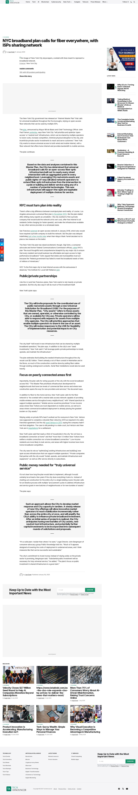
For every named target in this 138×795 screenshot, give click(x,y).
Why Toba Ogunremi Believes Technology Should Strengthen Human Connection (125, 207)
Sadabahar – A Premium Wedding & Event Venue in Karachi (125, 153)
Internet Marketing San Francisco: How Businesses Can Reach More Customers (125, 137)
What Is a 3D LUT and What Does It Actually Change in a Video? (126, 221)
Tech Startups (7, 768)
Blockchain (29, 756)
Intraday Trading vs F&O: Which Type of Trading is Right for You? (125, 193)
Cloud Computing (76, 756)
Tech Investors (7, 759)
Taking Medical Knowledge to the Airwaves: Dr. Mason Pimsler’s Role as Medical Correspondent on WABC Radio (125, 105)
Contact (79, 788)
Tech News (6, 37)
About (55, 788)
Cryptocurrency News (32, 762)
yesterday (33, 132)
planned (34, 231)
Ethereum (28, 765)
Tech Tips (6, 771)
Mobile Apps (75, 759)
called (75, 248)
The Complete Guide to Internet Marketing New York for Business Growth (126, 122)
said (57, 270)
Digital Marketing (31, 777)
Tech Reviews (7, 765)
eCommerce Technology (33, 774)
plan (24, 130)
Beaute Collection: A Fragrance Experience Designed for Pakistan (126, 166)
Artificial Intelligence (33, 753)
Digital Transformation (32, 771)
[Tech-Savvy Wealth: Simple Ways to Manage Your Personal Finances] (52, 714)
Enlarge (22, 63)
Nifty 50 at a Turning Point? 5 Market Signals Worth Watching (125, 87)
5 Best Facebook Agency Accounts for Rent (126, 179)
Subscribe (90, 590)
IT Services (74, 753)
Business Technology (32, 768)
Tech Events (6, 756)
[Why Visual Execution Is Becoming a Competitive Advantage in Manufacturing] (86, 714)
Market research (53, 756)
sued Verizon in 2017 (54, 423)
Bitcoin (28, 759)
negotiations (33, 428)
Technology (7, 753)
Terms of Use (84, 594)
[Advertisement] (69, 18)
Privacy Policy (74, 594)
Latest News (52, 753)
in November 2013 (59, 214)
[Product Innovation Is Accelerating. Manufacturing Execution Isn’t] (18, 714)
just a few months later (37, 236)
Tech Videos (6, 774)
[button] (131, 2)
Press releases (52, 759)
